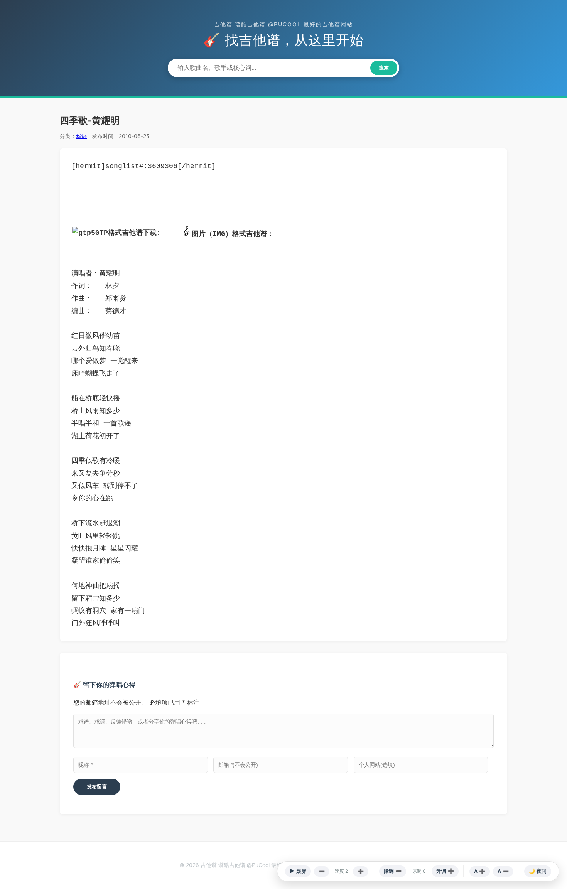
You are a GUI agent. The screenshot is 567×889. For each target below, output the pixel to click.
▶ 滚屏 (298, 871)
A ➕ (479, 871)
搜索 (384, 68)
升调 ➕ (445, 871)
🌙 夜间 (538, 871)
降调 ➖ (393, 871)
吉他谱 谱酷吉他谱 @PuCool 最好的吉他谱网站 (283, 24)
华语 (81, 136)
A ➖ (503, 871)
